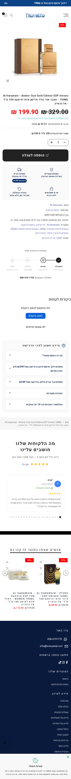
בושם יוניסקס (52, 214)
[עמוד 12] (31, 520)
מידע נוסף (63, 749)
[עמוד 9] (39, 520)
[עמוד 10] (37, 520)
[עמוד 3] (55, 520)
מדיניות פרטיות (60, 744)
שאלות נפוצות (61, 716)
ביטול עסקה (62, 733)
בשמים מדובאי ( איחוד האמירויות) (51, 237)
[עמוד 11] (34, 520)
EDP (60, 241)
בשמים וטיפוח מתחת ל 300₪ (54, 232)
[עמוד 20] (11, 520)
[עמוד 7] (44, 520)
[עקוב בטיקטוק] (60, 666)
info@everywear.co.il (51, 649)
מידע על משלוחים (59, 721)
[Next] (5, 576)
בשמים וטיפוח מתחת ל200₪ (25, 232)
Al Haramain (56, 209)
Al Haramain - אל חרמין (48, 228)
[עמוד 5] (49, 520)
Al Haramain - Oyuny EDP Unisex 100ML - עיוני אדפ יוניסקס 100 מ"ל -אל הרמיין (52, 601)
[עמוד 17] (18, 520)
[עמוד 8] (42, 520)
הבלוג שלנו (63, 710)
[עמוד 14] (26, 520)
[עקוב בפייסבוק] (66, 666)
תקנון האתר (62, 738)
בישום (65, 682)
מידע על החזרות (60, 727)
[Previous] (65, 576)
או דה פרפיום (48, 241)
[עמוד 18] (16, 520)
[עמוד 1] (60, 521)
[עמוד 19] (13, 520)
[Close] (68, 757)
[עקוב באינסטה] (63, 666)
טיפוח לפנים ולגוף (59, 688)
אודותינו (64, 704)
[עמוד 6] (47, 520)
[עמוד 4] (52, 520)
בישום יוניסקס (28, 228)
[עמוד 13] (29, 520)
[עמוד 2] (57, 520)
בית (66, 425)
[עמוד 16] (21, 520)
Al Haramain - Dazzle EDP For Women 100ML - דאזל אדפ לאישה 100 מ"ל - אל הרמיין (20, 602)
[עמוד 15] (24, 520)
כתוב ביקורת (36, 319)
